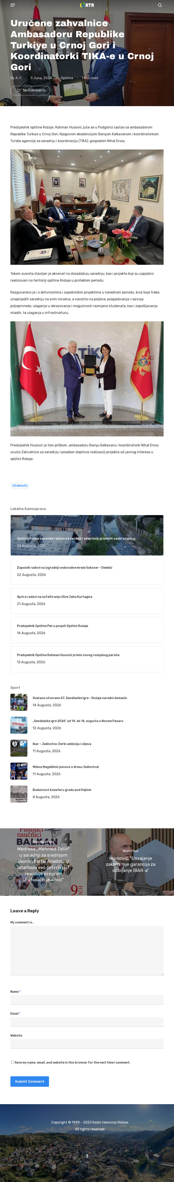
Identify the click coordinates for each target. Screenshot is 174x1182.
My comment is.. (22, 922)
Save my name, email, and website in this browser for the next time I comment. (72, 1062)
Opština (67, 78)
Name (15, 992)
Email (15, 1013)
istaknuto (20, 485)
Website (16, 1035)
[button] (12, 5)
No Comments (34, 90)
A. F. (18, 78)
